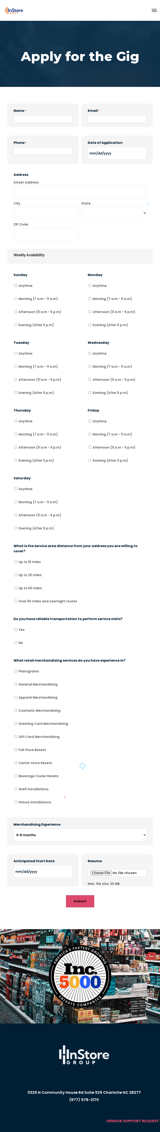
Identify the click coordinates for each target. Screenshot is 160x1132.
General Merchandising (38, 684)
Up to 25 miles (30, 575)
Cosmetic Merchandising (39, 710)
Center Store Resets (35, 763)
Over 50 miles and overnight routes (48, 601)
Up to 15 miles (30, 562)
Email (94, 110)
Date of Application (105, 142)
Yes (22, 630)
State (86, 203)
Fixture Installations (35, 802)
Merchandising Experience (37, 824)
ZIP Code (21, 224)
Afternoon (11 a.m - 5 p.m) (40, 312)
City (17, 203)
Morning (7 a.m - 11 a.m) (38, 299)
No (21, 643)
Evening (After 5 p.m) (36, 325)
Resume (95, 861)
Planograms (29, 671)
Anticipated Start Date (34, 861)
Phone (20, 142)
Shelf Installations (34, 789)
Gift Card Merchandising (39, 737)
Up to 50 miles (30, 588)
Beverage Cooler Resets (39, 776)
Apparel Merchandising (38, 697)
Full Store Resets (32, 750)
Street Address (26, 182)
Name (20, 110)
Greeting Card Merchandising (43, 723)
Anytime (25, 286)
